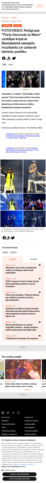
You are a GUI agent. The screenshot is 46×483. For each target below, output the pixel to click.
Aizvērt (40, 6)
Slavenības (7, 26)
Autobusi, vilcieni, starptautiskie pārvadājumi (31, 424)
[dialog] (23, 460)
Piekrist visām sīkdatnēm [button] (19, 474)
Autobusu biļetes (31, 431)
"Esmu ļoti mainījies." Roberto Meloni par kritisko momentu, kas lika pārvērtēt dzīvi (22, 297)
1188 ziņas (5, 18)
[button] (13, 89)
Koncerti (13, 252)
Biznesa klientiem (8, 424)
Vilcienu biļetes (30, 434)
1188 (6, 406)
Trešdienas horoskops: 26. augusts (22, 338)
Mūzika (5, 252)
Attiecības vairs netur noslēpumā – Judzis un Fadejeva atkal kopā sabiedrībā (21, 270)
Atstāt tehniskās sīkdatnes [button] (19, 479)
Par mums (5, 417)
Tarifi (3, 427)
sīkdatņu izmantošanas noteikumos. (23, 464)
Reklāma (5, 421)
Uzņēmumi (29, 417)
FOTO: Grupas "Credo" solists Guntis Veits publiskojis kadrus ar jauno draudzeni (22, 284)
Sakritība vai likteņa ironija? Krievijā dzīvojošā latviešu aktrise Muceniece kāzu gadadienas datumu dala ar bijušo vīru (23, 312)
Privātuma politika (9, 431)
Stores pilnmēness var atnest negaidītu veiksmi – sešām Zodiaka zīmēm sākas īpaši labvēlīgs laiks (22, 327)
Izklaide (14, 18)
